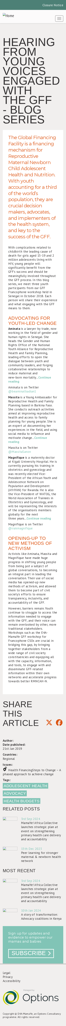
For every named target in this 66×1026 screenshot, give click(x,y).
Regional (9, 759)
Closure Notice (53, 5)
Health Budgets (21, 801)
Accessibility (12, 981)
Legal (6, 973)
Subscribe (29, 953)
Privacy (8, 977)
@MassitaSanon (19, 452)
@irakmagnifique (20, 528)
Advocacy (15, 793)
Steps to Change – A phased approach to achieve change (32, 772)
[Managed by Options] (33, 1000)
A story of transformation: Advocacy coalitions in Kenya (41, 917)
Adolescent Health (25, 786)
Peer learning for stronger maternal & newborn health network (41, 857)
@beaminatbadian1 (22, 391)
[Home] (8, 15)
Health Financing (20, 770)
